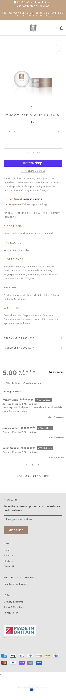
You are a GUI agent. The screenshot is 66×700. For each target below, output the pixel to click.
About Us (8, 555)
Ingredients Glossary (19, 347)
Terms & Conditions (14, 607)
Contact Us (9, 566)
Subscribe (15, 530)
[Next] (40, 106)
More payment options (33, 171)
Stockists (8, 561)
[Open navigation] (4, 28)
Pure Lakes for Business (16, 584)
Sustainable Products (19, 338)
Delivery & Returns (13, 601)
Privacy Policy (11, 612)
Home (7, 550)
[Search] (56, 28)
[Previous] (25, 106)
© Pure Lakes (12, 637)
